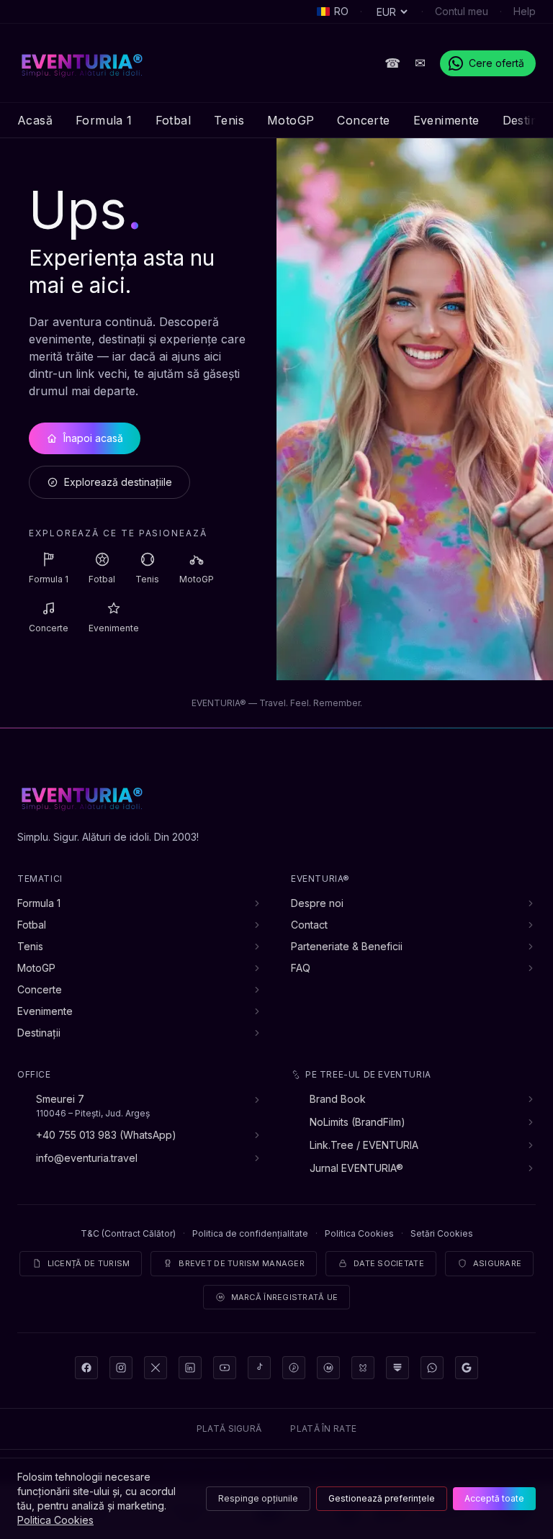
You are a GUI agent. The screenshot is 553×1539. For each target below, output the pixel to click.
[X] (155, 1367)
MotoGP (290, 120)
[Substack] (397, 1367)
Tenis (229, 120)
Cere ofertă (496, 63)
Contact (309, 925)
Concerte (363, 120)
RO (341, 11)
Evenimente (446, 120)
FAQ (300, 968)
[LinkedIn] (190, 1367)
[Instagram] (120, 1367)
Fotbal (173, 120)
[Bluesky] (362, 1367)
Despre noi (317, 903)
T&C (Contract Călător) (128, 1233)
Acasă (35, 120)
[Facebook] (86, 1367)
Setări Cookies (441, 1233)
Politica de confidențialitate (250, 1233)
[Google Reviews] (466, 1367)
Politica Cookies (359, 1233)
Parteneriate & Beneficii (347, 946)
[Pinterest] (293, 1367)
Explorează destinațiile (118, 482)
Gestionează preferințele (381, 1498)
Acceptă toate (494, 1498)
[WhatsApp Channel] (432, 1367)
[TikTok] (259, 1367)
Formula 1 (104, 120)
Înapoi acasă (93, 438)
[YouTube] (224, 1367)
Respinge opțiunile (258, 1498)
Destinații (38, 1032)
